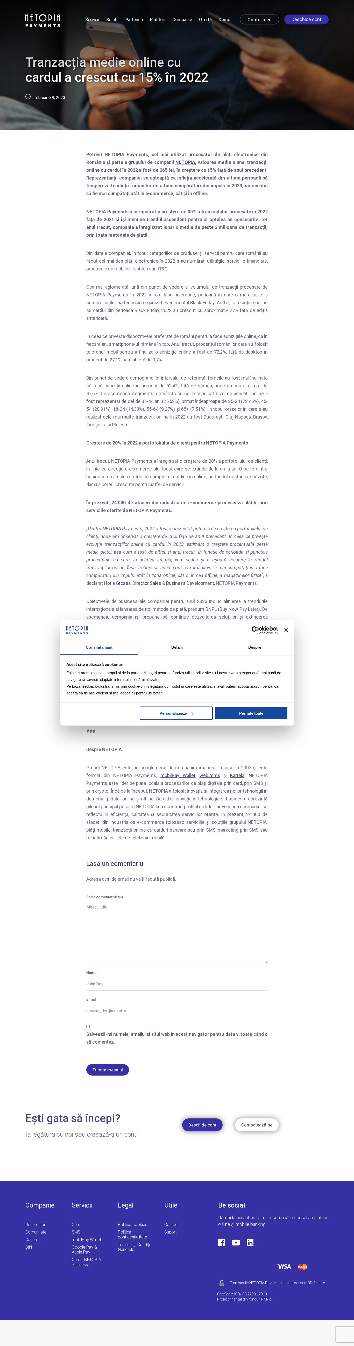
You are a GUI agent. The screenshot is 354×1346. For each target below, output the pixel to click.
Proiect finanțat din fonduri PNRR (244, 1299)
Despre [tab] (254, 647)
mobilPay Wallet (177, 775)
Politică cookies (132, 1224)
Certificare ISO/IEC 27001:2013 (242, 1294)
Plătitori (157, 19)
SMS (76, 1232)
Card (76, 1224)
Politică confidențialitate (132, 1234)
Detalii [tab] (177, 647)
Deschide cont (306, 19)
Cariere (31, 1239)
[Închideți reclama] (286, 630)
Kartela (237, 775)
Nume (91, 973)
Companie (182, 19)
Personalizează (173, 713)
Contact (171, 1224)
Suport (170, 1232)
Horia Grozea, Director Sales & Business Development (159, 583)
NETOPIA (185, 162)
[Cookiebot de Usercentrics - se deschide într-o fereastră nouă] (255, 630)
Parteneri (134, 19)
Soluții (112, 19)
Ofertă (205, 19)
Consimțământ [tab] (99, 647)
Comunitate (35, 1232)
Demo (224, 19)
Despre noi (35, 1224)
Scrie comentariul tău (104, 897)
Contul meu (259, 19)
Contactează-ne (256, 1125)
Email (91, 999)
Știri (28, 1247)
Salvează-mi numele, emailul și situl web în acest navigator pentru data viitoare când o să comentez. (177, 1038)
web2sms (210, 775)
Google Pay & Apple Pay (84, 1250)
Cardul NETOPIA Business (86, 1262)
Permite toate (251, 713)
